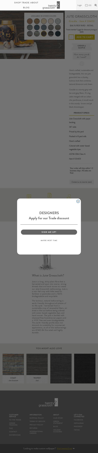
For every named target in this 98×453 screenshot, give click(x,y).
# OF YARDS (71, 37)
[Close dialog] (78, 201)
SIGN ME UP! (49, 232)
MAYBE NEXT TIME (49, 240)
